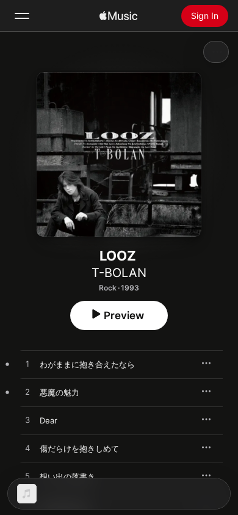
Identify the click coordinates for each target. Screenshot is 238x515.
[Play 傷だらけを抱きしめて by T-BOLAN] (27, 448)
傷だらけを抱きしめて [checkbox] (79, 448)
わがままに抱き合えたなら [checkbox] (87, 364)
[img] (118, 15)
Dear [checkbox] (48, 420)
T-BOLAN (119, 272)
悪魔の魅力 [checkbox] (59, 392)
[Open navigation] (22, 15)
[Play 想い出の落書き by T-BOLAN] (27, 476)
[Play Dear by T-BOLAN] (27, 420)
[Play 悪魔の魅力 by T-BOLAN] (27, 392)
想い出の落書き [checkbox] (67, 476)
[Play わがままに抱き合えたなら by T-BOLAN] (27, 364)
